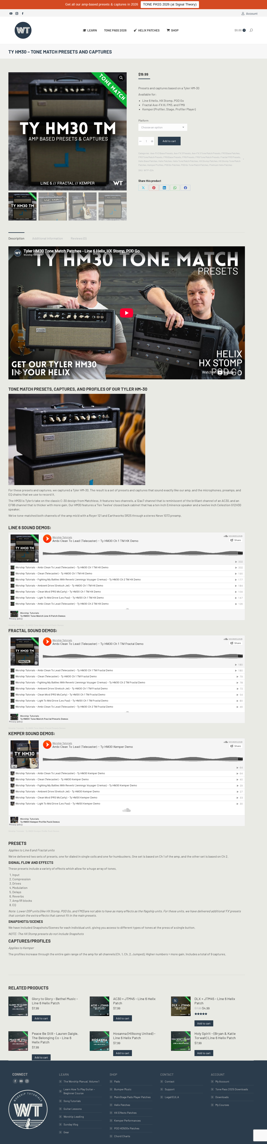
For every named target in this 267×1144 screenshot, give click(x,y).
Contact (169, 1081)
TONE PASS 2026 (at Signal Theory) (170, 4)
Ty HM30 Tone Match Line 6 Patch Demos (45, 625)
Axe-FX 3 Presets (182, 153)
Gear (66, 1132)
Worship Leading (74, 1116)
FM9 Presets (188, 157)
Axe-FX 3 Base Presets (161, 153)
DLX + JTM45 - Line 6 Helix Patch (214, 1001)
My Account (222, 1081)
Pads (117, 1081)
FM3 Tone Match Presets (150, 157)
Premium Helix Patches (220, 165)
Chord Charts (122, 1136)
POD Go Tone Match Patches (194, 165)
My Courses (222, 1104)
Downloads (222, 1097)
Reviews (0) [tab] (78, 238)
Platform (143, 120)
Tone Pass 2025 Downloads (231, 1089)
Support (170, 1089)
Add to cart (169, 141)
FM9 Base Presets (172, 157)
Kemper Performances (127, 1120)
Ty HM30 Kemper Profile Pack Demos (42, 831)
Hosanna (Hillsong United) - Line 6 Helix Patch (134, 1035)
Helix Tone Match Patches (185, 161)
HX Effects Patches (125, 1112)
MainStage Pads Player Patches (132, 1097)
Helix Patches (165, 161)
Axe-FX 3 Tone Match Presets (206, 153)
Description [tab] (16, 238)
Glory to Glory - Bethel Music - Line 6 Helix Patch (55, 1001)
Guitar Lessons (73, 1108)
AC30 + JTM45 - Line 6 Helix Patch (134, 1001)
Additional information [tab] (47, 238)
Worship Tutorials (16, 625)
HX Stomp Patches (208, 161)
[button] (121, 77)
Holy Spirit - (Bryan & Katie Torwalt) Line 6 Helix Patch (215, 1035)
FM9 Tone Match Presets (207, 157)
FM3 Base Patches (230, 153)
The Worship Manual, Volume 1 (81, 1081)
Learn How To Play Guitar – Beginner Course (79, 1091)
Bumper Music (122, 1089)
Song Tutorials (72, 1101)
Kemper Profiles (155, 165)
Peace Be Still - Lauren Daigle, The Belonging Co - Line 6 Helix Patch (55, 1037)
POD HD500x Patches (126, 1128)
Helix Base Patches (147, 161)
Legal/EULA (172, 1097)
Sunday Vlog (71, 1124)
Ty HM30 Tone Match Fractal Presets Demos (45, 728)
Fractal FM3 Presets (230, 157)
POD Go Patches (172, 165)
